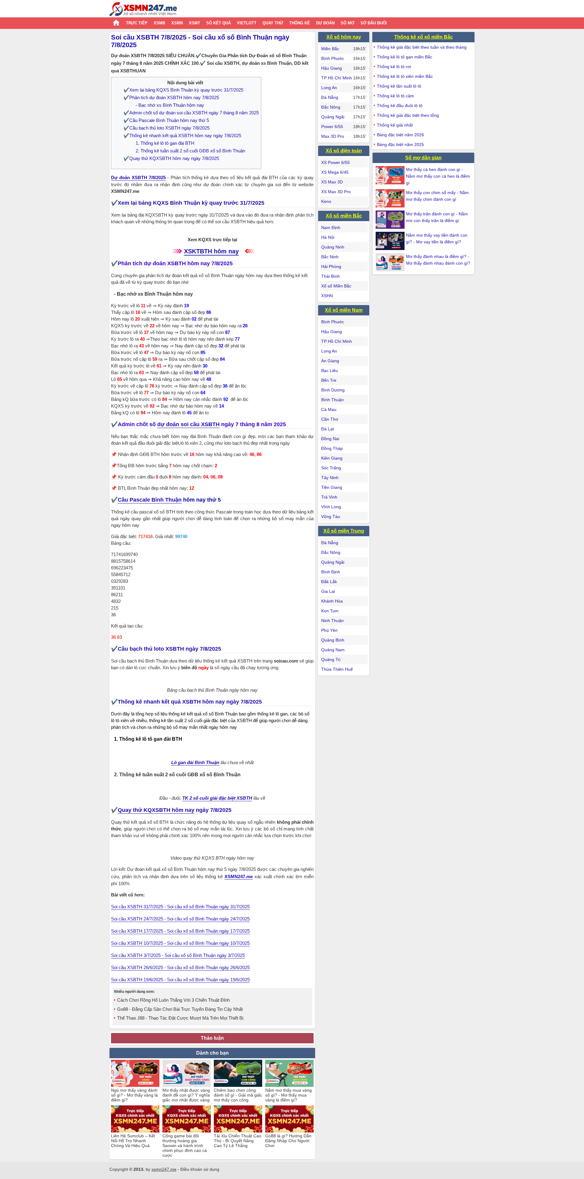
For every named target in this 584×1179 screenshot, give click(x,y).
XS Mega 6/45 (335, 172)
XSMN (177, 23)
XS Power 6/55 (335, 162)
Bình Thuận (332, 399)
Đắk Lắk (329, 581)
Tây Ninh (330, 477)
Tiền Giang (331, 487)
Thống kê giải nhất (395, 125)
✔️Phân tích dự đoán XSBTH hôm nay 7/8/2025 (171, 97)
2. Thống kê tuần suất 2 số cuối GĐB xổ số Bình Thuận (190, 150)
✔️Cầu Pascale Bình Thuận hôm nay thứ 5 (166, 120)
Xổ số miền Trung (343, 531)
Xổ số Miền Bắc (336, 285)
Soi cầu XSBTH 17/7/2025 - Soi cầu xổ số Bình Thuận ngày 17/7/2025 (180, 931)
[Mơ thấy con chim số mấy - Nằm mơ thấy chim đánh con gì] (391, 198)
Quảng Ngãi (332, 116)
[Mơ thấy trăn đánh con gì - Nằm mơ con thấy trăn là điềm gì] (391, 219)
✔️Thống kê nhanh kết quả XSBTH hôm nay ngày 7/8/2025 (182, 135)
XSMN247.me (238, 876)
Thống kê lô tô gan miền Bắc (404, 56)
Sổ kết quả (218, 23)
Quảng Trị (330, 659)
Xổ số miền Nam (344, 310)
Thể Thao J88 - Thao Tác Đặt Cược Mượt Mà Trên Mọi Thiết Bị (180, 1018)
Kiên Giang (331, 458)
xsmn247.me (163, 1169)
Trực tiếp (137, 23)
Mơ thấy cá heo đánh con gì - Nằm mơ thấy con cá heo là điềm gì (438, 176)
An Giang (330, 360)
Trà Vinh (329, 497)
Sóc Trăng (331, 467)
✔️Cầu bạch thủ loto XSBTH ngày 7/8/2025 (166, 127)
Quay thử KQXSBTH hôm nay (156, 810)
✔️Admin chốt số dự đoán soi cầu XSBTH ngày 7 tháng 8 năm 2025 (191, 112)
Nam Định (330, 227)
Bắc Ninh (330, 256)
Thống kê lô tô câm (395, 95)
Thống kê (299, 23)
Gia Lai (328, 591)
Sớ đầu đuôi (373, 23)
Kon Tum (330, 610)
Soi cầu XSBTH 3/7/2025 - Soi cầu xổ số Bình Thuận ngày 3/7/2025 (178, 955)
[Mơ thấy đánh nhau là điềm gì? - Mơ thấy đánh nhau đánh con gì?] (391, 262)
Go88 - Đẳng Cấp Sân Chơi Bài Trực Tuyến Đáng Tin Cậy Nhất (180, 1009)
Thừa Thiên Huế (337, 669)
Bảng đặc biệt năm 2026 (400, 134)
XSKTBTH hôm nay (211, 251)
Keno (326, 201)
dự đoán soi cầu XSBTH (188, 424)
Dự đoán (325, 23)
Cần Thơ (329, 419)
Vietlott (246, 23)
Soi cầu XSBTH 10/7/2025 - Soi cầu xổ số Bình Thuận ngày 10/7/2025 (180, 943)
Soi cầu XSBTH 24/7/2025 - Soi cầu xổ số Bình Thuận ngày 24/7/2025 (180, 918)
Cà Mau (328, 409)
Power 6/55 (332, 126)
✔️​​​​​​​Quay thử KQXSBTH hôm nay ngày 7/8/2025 (171, 158)
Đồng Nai (330, 438)
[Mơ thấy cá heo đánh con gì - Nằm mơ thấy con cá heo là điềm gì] (391, 175)
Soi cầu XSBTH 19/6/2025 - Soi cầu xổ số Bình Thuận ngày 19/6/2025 (180, 979)
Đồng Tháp (332, 448)
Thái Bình (330, 276)
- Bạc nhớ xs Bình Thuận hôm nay (170, 105)
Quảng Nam (333, 649)
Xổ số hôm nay (343, 37)
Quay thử (272, 23)
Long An (329, 87)
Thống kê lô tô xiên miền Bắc (405, 76)
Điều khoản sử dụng (199, 1169)
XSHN (327, 295)
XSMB (159, 23)
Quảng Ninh (332, 247)
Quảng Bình (332, 640)
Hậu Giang (331, 68)
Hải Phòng (331, 266)
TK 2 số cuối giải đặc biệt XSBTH (217, 798)
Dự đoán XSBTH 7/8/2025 (138, 177)
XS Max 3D (332, 181)
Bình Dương (333, 390)
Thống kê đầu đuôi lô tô (399, 105)
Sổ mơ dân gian (423, 157)
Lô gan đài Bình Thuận (195, 762)
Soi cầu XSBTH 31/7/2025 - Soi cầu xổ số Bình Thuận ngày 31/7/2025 (180, 906)
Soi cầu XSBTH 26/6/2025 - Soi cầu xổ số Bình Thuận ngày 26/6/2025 (180, 967)
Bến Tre (328, 380)
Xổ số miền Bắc (344, 215)
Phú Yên (329, 630)
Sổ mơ (347, 23)
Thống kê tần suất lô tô (399, 86)
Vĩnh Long (331, 506)
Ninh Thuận (332, 620)
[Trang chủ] (143, 10)
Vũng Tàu (330, 516)
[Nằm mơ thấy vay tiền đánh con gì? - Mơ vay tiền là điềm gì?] (391, 241)
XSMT (194, 23)
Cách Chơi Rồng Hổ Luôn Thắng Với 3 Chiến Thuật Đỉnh (173, 1000)
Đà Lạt (327, 428)
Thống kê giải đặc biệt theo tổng (408, 115)
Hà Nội (327, 237)
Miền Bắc (330, 48)
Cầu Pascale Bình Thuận (150, 500)
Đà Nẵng (329, 97)
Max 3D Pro (332, 136)
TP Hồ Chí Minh (336, 77)
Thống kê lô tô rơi (394, 66)
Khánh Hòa (332, 601)
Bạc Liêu (329, 370)
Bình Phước (332, 58)
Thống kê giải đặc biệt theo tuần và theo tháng (422, 47)
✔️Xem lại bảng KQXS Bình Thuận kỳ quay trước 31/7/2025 (183, 89)
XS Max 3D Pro (336, 191)
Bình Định (330, 571)
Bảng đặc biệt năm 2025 (400, 144)
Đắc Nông (330, 107)
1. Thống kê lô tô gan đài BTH (165, 143)
